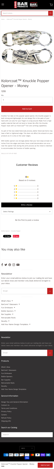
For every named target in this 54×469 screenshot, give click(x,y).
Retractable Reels (8, 317)
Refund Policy (6, 418)
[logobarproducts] (27, 4)
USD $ (23, 448)
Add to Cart (27, 108)
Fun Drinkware (7, 307)
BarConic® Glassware (9, 304)
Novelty (4, 321)
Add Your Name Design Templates (14, 324)
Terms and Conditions (9, 408)
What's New (6, 301)
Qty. (2, 95)
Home (3, 19)
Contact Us (5, 405)
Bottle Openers (7, 311)
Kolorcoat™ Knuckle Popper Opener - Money (19, 19)
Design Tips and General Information (14, 402)
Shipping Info (6, 421)
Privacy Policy (6, 411)
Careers (4, 415)
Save (17, 236)
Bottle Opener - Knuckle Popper (10, 231)
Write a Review (26, 205)
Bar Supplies (6, 314)
